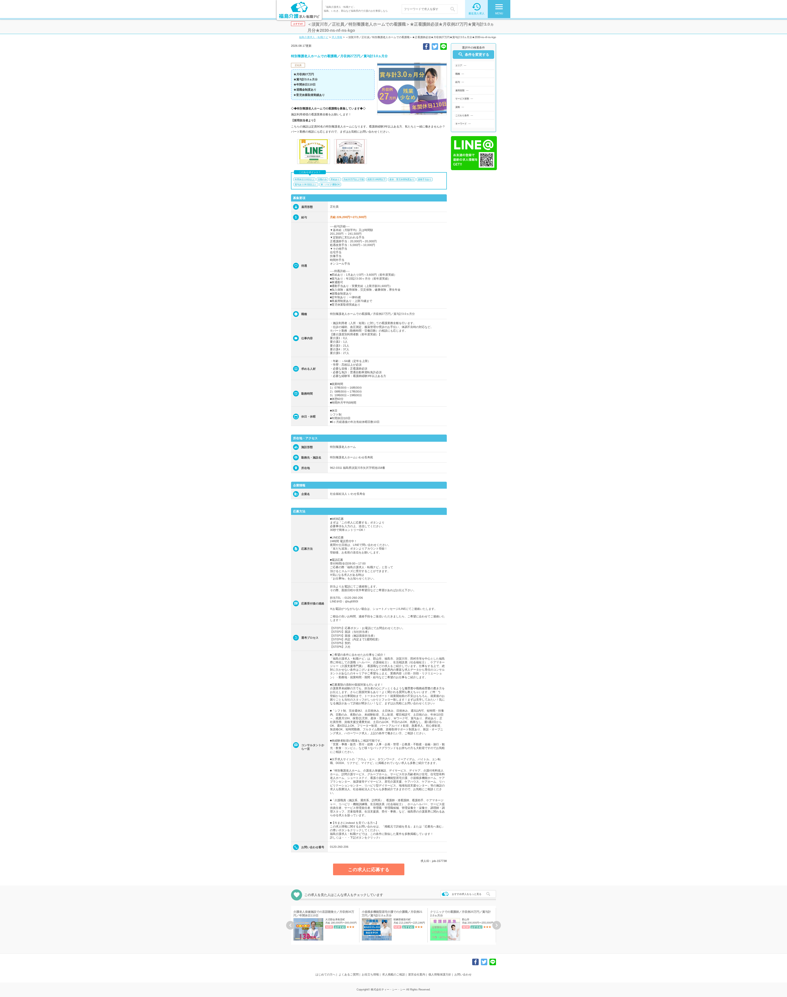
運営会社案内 (416, 974)
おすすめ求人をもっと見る (466, 894)
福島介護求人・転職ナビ (313, 37)
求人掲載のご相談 (393, 974)
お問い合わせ (463, 974)
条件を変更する (473, 54)
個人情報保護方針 (439, 974)
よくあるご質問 (349, 974)
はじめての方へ (325, 974)
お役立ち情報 (370, 974)
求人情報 (337, 37)
